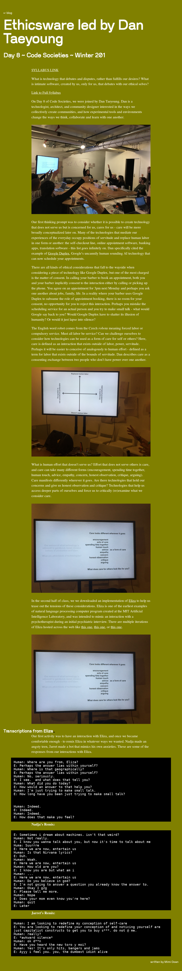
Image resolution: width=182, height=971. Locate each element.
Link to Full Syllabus (46, 92)
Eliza (132, 600)
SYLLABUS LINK (44, 70)
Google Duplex (58, 253)
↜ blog (8, 13)
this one (86, 626)
